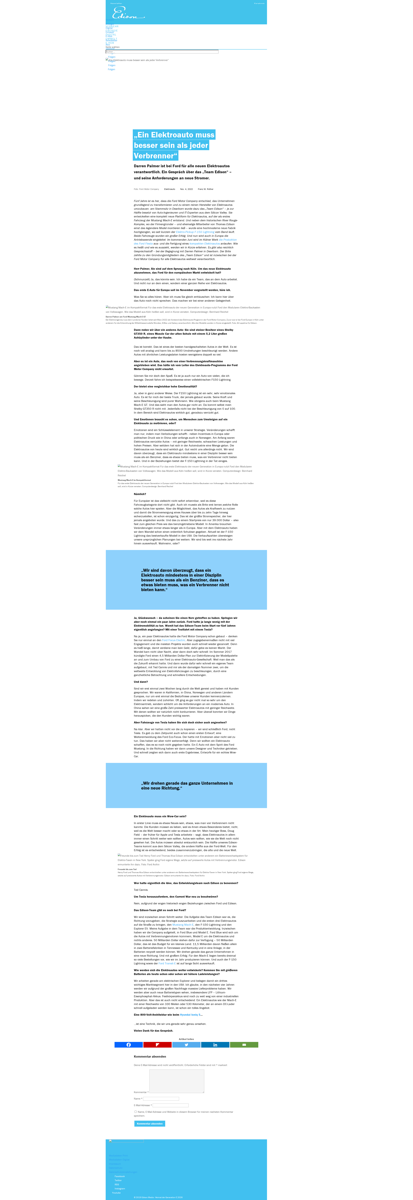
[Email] (244, 1045)
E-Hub (109, 36)
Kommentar (141, 1092)
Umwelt (110, 32)
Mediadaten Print (118, 1155)
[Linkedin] (215, 1045)
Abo (108, 44)
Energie (110, 23)
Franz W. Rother (205, 189)
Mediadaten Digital (119, 1159)
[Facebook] (129, 1045)
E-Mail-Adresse (143, 1105)
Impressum (115, 1163)
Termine (110, 48)
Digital (109, 28)
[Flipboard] (157, 1045)
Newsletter (116, 3)
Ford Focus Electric (173, 640)
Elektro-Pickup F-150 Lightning (195, 232)
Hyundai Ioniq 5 (190, 1014)
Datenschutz (115, 1167)
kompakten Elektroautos (205, 243)
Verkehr (110, 19)
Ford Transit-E (168, 963)
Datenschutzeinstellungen (123, 1172)
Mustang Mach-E (183, 924)
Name (138, 1098)
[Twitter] (186, 1045)
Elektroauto (169, 189)
